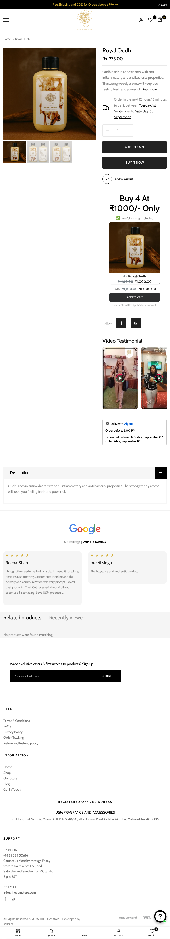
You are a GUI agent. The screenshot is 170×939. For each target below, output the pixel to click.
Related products (22, 617)
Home (7, 39)
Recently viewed (67, 617)
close (8, 4)
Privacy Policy (13, 732)
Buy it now (135, 162)
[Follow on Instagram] (136, 323)
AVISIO (8, 924)
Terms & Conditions (16, 721)
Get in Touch (12, 790)
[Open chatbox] (160, 916)
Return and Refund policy (21, 743)
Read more (150, 89)
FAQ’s (7, 726)
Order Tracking (13, 738)
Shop (7, 773)
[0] (150, 19)
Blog (6, 784)
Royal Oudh (137, 276)
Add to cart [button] (135, 297)
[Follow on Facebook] (121, 323)
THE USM (45, 919)
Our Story (10, 778)
